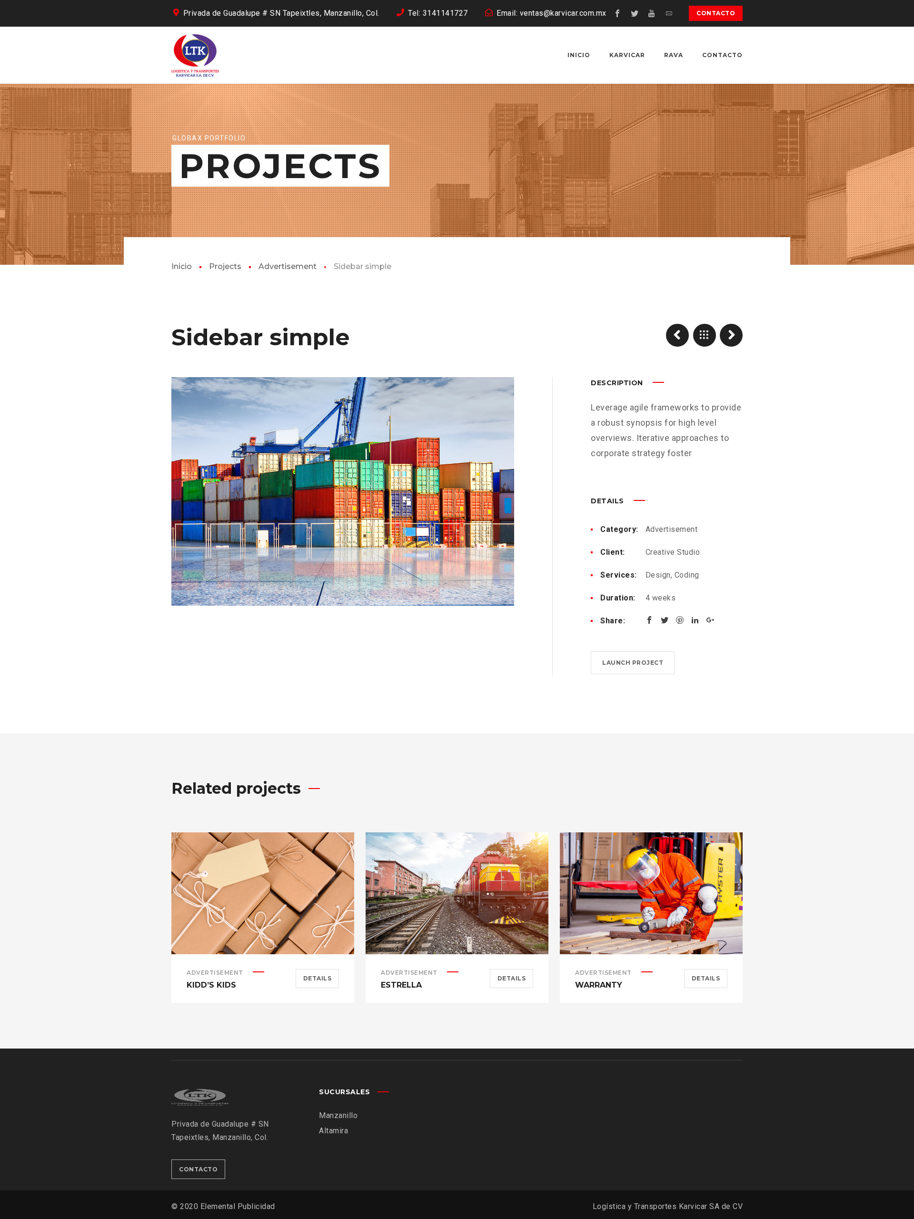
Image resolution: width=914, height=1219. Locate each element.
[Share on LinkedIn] (695, 620)
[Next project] (731, 335)
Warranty (598, 984)
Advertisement (287, 266)
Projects (225, 266)
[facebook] (617, 13)
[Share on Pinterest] (680, 620)
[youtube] (651, 13)
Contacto (715, 13)
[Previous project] (677, 335)
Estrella (401, 984)
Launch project (632, 662)
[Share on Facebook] (649, 620)
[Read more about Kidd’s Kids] (262, 893)
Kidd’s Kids (211, 984)
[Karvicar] (195, 55)
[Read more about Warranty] (651, 893)
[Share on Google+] (710, 620)
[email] (668, 13)
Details (317, 978)
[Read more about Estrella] (457, 893)
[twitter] (634, 13)
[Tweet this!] (664, 620)
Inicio (181, 266)
